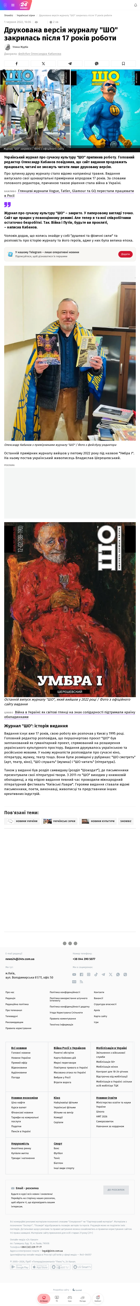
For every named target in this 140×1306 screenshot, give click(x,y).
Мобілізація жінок (107, 1066)
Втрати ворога (62, 1082)
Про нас (9, 992)
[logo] (23, 5)
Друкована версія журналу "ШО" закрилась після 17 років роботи (75, 15)
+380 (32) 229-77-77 (31, 1247)
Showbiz (9, 15)
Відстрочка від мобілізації (112, 1076)
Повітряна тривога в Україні (71, 1067)
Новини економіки (24, 1098)
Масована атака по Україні (70, 1072)
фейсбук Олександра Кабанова (39, 54)
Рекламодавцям (14, 1022)
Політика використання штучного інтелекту (69, 999)
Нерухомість (20, 1143)
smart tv (60, 1267)
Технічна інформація (61, 1025)
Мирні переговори (65, 1062)
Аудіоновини (19, 1072)
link (74, 974)
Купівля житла (20, 1153)
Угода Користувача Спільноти (66, 1013)
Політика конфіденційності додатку (70, 1007)
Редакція (10, 998)
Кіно (57, 1098)
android (20, 1267)
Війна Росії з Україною (70, 1048)
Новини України (21, 1057)
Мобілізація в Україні (111, 1048)
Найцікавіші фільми (66, 1102)
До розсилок (116, 1190)
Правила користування (18, 1028)
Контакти (99, 992)
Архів (97, 1010)
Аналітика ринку (21, 1148)
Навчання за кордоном (110, 1126)
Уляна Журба (20, 47)
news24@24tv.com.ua (19, 959)
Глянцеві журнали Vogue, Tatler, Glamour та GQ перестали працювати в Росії (69, 193)
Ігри (96, 1022)
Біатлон (58, 1163)
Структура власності (105, 1004)
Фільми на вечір (63, 1112)
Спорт (58, 1143)
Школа (100, 1111)
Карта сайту (100, 1016)
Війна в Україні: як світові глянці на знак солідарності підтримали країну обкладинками (69, 714)
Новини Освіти (106, 1098)
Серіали (58, 1122)
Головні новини (20, 1052)
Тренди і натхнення (23, 1158)
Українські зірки (26, 15)
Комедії (58, 1117)
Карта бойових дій (65, 1057)
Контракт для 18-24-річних (112, 1071)
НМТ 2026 (101, 1116)
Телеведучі (11, 1016)
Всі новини (19, 1048)
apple (40, 1267)
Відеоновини (19, 1067)
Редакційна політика (17, 1004)
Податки (16, 1126)
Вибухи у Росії (62, 1077)
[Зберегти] (123, 64)
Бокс (56, 1148)
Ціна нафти (18, 1102)
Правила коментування (63, 1019)
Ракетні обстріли (64, 1052)
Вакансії (98, 998)
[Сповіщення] (135, 5)
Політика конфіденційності (65, 992)
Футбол (58, 1153)
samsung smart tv (82, 1267)
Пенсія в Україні (21, 1131)
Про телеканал (13, 1010)
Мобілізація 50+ (105, 1061)
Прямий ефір (19, 1062)
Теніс (57, 1158)
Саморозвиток (105, 1121)
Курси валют (18, 1107)
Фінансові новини (22, 1112)
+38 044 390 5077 (84, 959)
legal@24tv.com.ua (52, 1250)
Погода (15, 1077)
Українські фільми (65, 1107)
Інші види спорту (64, 1168)
